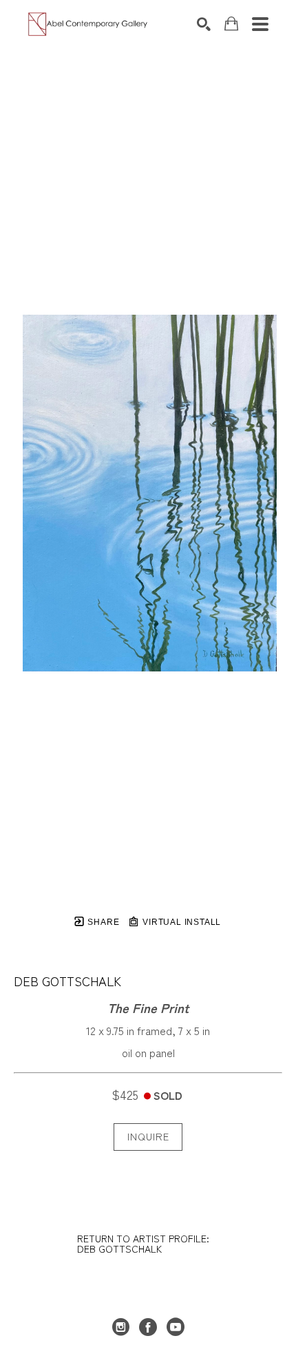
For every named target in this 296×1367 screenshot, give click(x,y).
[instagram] (120, 1327)
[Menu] (260, 24)
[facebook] (148, 1327)
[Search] (204, 24)
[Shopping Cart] (231, 24)
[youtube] (175, 1327)
